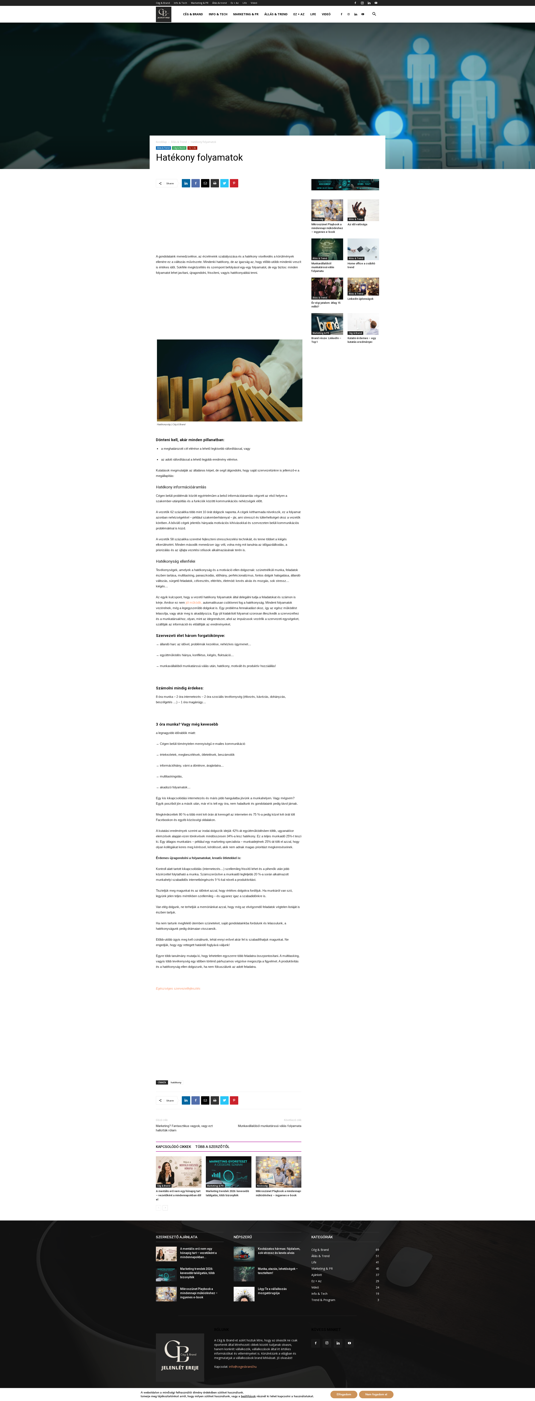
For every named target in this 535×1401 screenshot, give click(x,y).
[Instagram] (362, 3)
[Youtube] (376, 3)
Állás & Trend (179, 142)
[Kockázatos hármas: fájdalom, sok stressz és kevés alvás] (244, 1254)
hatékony (176, 1082)
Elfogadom (344, 1394)
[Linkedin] (369, 3)
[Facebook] (355, 3)
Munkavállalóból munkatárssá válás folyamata (269, 1126)
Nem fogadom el (376, 1394)
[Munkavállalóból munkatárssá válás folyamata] (327, 249)
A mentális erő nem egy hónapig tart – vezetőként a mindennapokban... (198, 1253)
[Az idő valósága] (363, 210)
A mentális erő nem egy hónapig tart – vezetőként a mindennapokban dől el (178, 1195)
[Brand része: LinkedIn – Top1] (327, 324)
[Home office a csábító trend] (363, 249)
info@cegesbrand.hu (243, 1367)
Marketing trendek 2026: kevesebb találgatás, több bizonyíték (197, 1273)
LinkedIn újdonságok (360, 298)
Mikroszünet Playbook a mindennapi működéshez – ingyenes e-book (327, 228)
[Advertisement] (228, 224)
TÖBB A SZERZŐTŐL (212, 1147)
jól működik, (194, 602)
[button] (374, 15)
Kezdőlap (161, 142)
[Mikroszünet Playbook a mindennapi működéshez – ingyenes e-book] (278, 1172)
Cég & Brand (163, 2)
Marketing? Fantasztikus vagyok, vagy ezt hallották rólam (184, 1128)
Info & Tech (180, 2)
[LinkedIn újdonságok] (363, 286)
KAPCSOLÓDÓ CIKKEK (173, 1147)
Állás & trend (219, 2)
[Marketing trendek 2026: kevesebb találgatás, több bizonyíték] (228, 1172)
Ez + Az (235, 2)
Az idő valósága (357, 224)
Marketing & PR (199, 2)
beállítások (248, 1396)
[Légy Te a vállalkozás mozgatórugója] (244, 1294)
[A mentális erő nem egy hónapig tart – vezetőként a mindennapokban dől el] (178, 1172)
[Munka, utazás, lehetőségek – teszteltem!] (244, 1274)
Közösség (262, 1185)
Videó (254, 2)
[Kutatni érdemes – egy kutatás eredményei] (363, 324)
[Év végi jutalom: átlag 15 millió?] (327, 288)
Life (245, 2)
